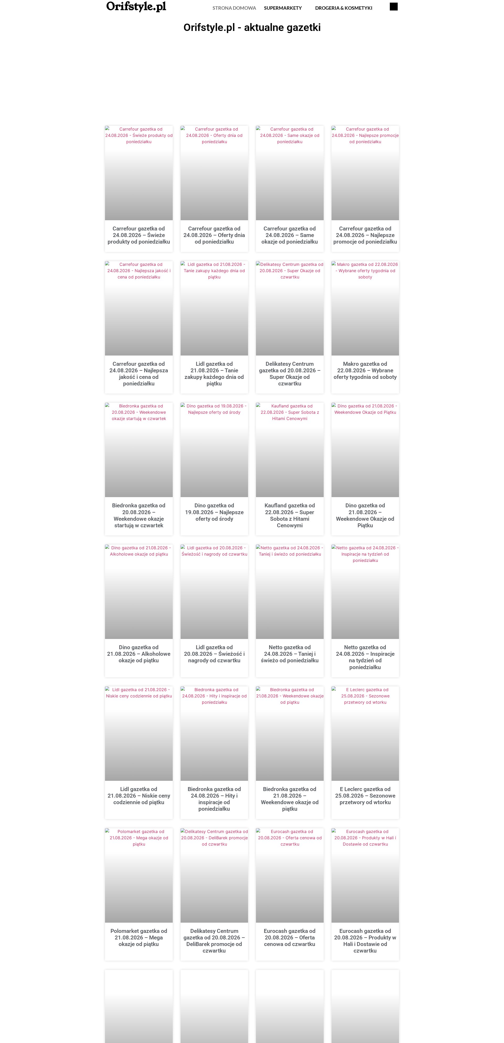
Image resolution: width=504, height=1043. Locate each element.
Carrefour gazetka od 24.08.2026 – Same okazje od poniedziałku (289, 235)
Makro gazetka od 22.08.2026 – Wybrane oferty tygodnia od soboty (365, 370)
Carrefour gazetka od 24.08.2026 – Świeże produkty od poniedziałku (139, 235)
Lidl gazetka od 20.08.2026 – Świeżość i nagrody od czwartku (214, 654)
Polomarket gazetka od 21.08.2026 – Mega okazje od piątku (139, 937)
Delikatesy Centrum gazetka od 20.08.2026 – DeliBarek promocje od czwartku (214, 941)
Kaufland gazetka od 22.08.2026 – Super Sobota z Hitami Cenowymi (290, 515)
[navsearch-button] (394, 6)
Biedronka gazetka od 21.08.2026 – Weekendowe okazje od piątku (290, 799)
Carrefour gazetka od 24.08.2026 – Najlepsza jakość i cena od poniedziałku (138, 374)
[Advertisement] (252, 74)
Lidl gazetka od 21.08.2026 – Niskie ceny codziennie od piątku (139, 795)
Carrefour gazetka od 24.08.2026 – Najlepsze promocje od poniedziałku (365, 235)
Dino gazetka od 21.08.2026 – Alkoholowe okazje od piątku (138, 654)
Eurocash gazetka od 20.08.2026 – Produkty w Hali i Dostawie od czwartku (365, 941)
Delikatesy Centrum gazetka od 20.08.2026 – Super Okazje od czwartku (290, 374)
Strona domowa (234, 8)
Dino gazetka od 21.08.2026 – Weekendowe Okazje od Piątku (365, 515)
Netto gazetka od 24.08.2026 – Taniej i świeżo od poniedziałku (290, 654)
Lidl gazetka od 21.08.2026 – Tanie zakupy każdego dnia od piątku (214, 374)
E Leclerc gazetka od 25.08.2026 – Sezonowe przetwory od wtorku (365, 795)
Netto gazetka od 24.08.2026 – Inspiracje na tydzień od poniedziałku (365, 657)
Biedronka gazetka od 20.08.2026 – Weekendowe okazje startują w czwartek (138, 515)
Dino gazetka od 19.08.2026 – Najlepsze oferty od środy (214, 512)
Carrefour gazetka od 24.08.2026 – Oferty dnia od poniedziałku (214, 235)
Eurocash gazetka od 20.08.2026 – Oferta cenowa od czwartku (290, 937)
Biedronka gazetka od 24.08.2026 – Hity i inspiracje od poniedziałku (214, 799)
